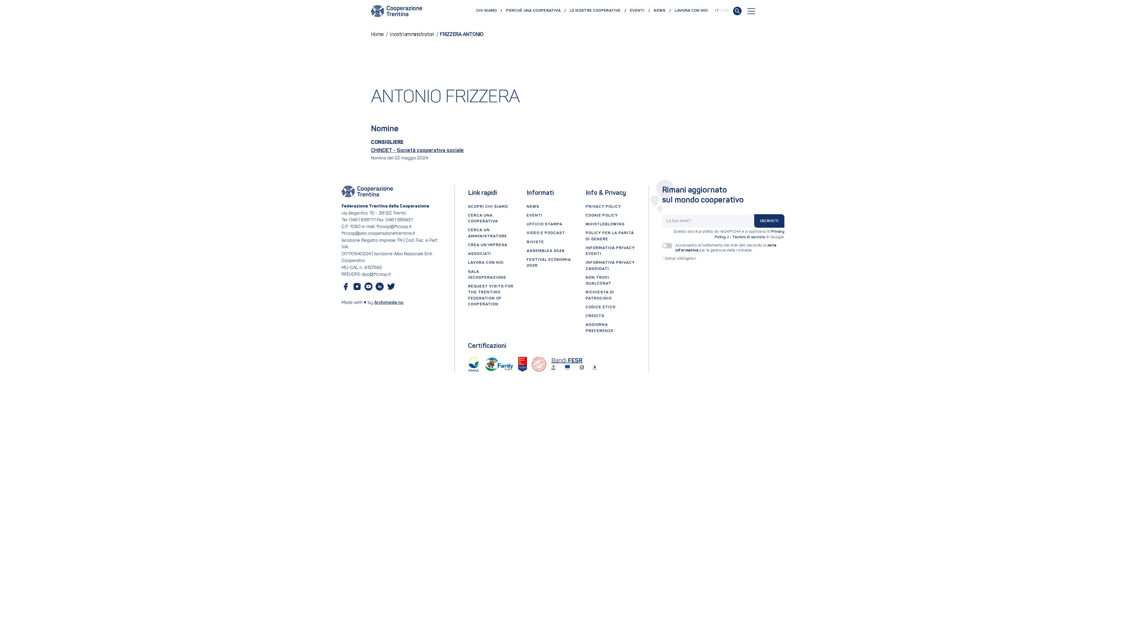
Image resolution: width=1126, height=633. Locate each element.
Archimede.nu (388, 302)
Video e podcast (546, 233)
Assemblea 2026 (546, 251)
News (659, 11)
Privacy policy (603, 207)
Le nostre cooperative (595, 11)
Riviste (535, 242)
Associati (479, 254)
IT (717, 11)
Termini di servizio (748, 237)
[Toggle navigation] (751, 11)
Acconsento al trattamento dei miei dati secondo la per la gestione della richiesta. (725, 248)
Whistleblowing (605, 224)
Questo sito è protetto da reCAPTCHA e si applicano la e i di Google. (729, 234)
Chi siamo (486, 11)
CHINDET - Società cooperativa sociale (417, 150)
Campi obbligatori (679, 259)
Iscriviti (769, 221)
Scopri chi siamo (488, 207)
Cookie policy (602, 215)
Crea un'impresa (487, 245)
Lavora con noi (691, 11)
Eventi (637, 11)
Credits (595, 316)
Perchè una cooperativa (533, 11)
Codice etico (600, 307)
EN (726, 11)
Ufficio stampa (544, 224)
